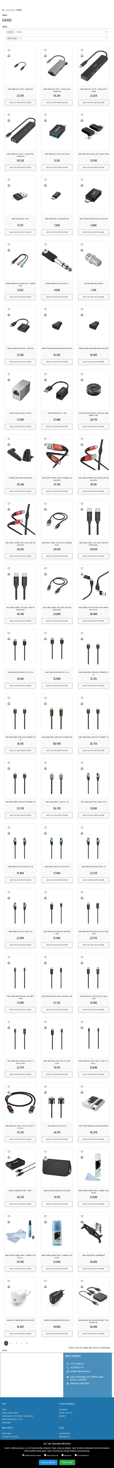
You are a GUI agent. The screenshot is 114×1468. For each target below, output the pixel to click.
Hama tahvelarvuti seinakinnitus (93, 1255)
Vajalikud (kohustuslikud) (32, 1455)
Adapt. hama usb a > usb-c (20, 219)
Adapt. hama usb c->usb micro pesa (57, 219)
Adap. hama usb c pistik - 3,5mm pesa (20, 89)
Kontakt (62, 1416)
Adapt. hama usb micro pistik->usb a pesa (94, 219)
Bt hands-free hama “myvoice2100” (20, 478)
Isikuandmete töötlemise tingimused (17, 1416)
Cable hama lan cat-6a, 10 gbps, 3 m (94, 867)
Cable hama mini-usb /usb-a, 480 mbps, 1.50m (57, 996)
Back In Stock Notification (20, 103)
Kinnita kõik (67, 1462)
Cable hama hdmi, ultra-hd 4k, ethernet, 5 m (20, 802)
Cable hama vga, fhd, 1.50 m (57, 1126)
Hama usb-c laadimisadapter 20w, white (20, 1320)
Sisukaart (63, 1410)
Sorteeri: (10, 32)
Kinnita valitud (48, 1462)
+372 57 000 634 (77, 1364)
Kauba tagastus (65, 1413)
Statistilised (67, 1455)
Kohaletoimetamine (10, 1413)
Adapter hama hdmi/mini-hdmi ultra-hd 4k (93, 348)
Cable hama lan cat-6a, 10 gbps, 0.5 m (20, 867)
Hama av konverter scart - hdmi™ (20, 1191)
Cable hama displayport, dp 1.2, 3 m (57, 672)
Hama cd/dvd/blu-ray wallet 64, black (57, 1191)
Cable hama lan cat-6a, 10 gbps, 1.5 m (57, 867)
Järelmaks (6, 1423)
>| (27, 1343)
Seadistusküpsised (52, 1455)
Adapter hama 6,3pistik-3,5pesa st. (56, 284)
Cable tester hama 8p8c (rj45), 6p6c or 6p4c (93, 1126)
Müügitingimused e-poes (12, 1419)
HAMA (4, 1350)
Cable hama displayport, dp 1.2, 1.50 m (20, 672)
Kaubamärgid (64, 1434)
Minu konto (7, 1434)
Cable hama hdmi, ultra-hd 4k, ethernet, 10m (57, 737)
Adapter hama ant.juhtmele (93, 284)
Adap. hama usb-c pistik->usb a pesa (57, 154)
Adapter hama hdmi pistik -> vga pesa (20, 348)
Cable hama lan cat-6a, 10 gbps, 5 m (20, 931)
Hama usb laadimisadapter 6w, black (57, 1320)
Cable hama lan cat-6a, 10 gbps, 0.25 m (93, 802)
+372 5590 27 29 (76, 1367)
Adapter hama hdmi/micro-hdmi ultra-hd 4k (57, 348)
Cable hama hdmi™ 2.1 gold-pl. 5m (56, 802)
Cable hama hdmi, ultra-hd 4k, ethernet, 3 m (94, 737)
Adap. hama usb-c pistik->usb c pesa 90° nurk (93, 154)
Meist (4, 1410)
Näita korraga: (12, 38)
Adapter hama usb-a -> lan (57, 413)
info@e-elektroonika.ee (80, 1371)
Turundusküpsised (83, 1455)
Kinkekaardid (64, 1437)
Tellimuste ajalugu (10, 1437)
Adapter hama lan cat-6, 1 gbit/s (20, 413)
